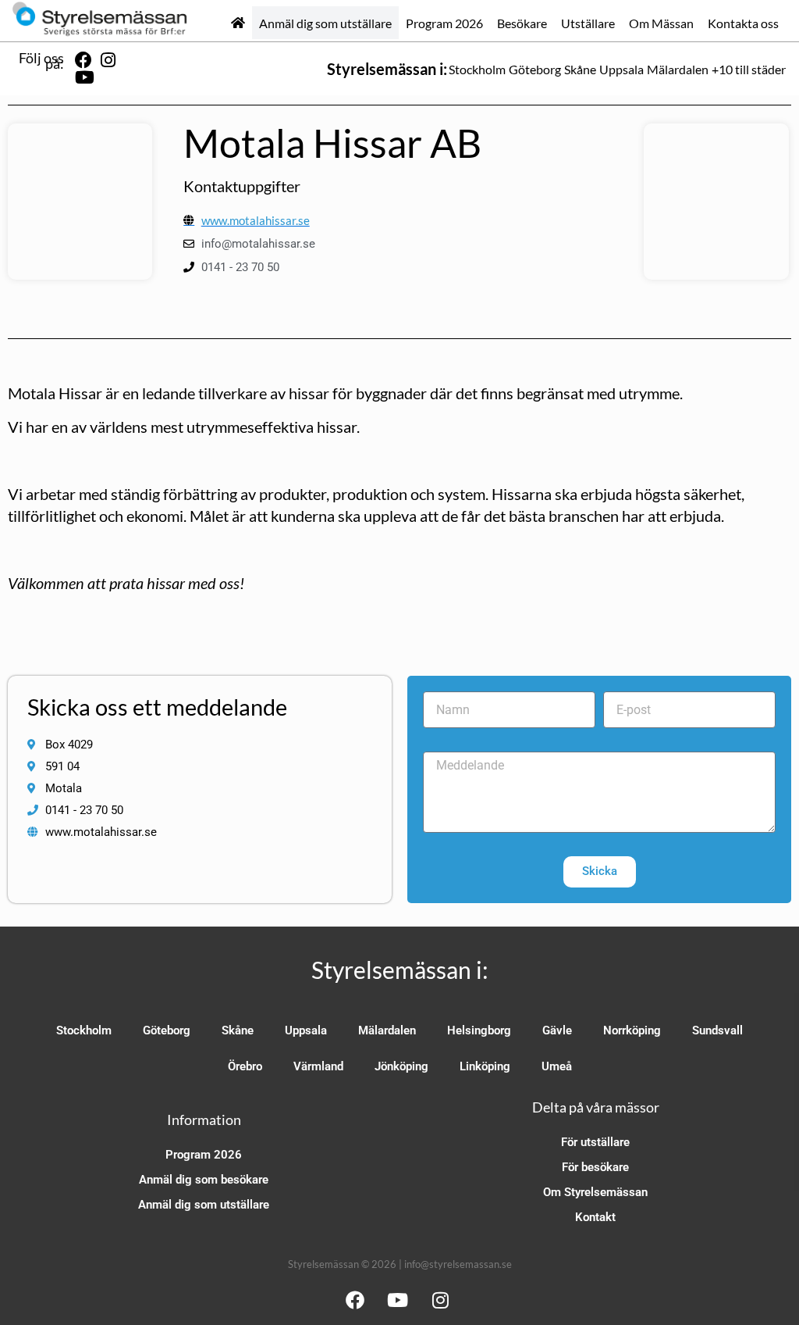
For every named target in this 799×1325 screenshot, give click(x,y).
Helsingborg (479, 1030)
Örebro (245, 1066)
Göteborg (535, 69)
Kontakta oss (743, 23)
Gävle (557, 1030)
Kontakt (595, 1217)
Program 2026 (444, 23)
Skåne (580, 69)
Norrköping (632, 1030)
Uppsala (621, 69)
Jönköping (401, 1066)
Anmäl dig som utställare (325, 23)
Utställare (588, 23)
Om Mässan (661, 23)
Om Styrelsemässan (595, 1192)
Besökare (522, 23)
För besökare (595, 1167)
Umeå (557, 1066)
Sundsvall (717, 1030)
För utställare (595, 1142)
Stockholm (477, 69)
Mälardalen (677, 69)
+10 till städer (749, 69)
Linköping (485, 1066)
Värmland (318, 1066)
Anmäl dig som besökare (203, 1180)
